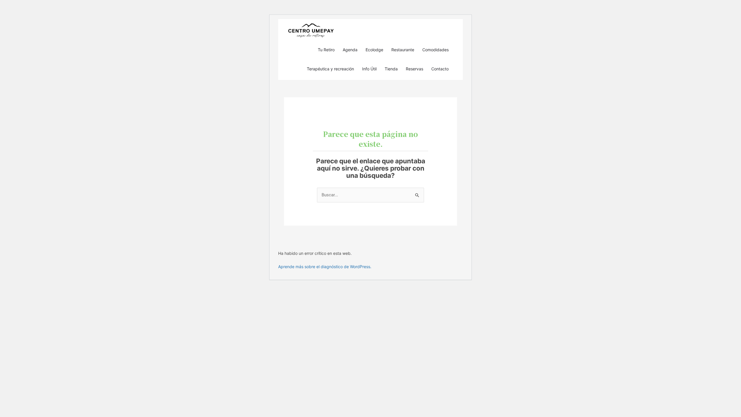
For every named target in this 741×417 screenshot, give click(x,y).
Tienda (391, 68)
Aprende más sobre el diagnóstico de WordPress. (324, 266)
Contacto (440, 68)
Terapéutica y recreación (330, 68)
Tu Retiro (326, 49)
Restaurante (402, 49)
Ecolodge (374, 49)
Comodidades (435, 49)
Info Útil (369, 68)
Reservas (414, 68)
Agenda (350, 49)
